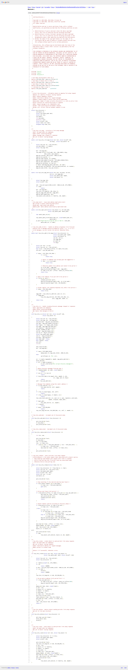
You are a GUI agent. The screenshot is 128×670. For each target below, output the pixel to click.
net (89, 7)
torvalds (47, 7)
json (125, 667)
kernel (38, 7)
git (42, 7)
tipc (93, 7)
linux (29, 7)
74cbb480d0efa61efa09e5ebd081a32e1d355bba (70, 7)
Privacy (13, 667)
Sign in (125, 2)
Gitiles (8, 667)
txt (122, 667)
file (58, 12)
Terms (17, 667)
